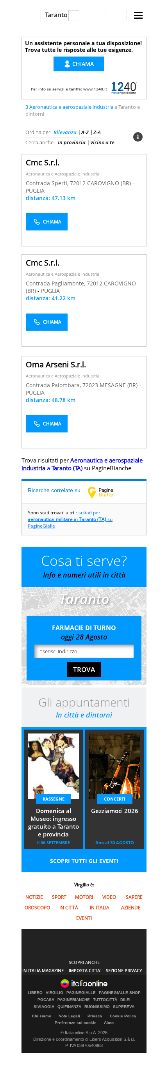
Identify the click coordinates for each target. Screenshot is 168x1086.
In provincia (72, 142)
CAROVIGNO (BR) (109, 183)
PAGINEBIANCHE (73, 1000)
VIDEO (109, 897)
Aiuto (109, 1022)
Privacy (95, 1016)
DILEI (125, 1000)
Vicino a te (102, 142)
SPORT (59, 897)
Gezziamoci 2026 (114, 811)
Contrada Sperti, (48, 183)
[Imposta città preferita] (31, 15)
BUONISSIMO (97, 1007)
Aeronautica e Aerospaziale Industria (62, 174)
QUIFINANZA (69, 1007)
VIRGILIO (54, 993)
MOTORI (84, 897)
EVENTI (84, 918)
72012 (78, 183)
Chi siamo (41, 1016)
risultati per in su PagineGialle (70, 519)
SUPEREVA (123, 1007)
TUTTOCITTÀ (105, 1000)
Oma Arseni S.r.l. (56, 364)
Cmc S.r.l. (42, 162)
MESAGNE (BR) (119, 385)
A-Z (85, 132)
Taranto (56, 15)
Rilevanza (65, 132)
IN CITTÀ (68, 907)
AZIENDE (131, 907)
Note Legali (69, 1016)
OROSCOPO (37, 907)
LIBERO (35, 993)
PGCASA (46, 1000)
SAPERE (134, 897)
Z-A (97, 132)
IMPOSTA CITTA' (85, 970)
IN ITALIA (99, 907)
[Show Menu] (138, 15)
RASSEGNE (53, 799)
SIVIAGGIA (44, 1007)
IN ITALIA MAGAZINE (43, 970)
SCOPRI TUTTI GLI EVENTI (84, 861)
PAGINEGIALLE (81, 993)
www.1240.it (95, 89)
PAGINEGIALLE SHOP (120, 993)
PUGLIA (35, 190)
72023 (90, 385)
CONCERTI (114, 799)
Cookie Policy (123, 1016)
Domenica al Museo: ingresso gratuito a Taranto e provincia (53, 822)
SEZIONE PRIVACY (124, 970)
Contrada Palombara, (54, 385)
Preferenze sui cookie (76, 1022)
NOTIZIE (34, 897)
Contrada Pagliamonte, (56, 283)
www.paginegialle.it (106, 492)
